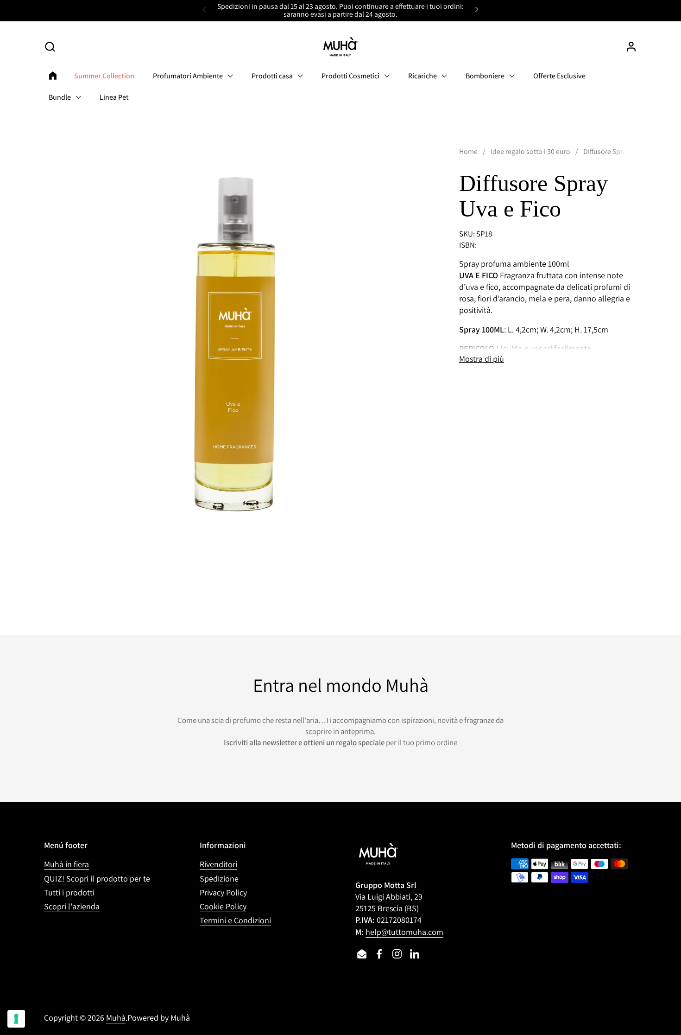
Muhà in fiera (66, 864)
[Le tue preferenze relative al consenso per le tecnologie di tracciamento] (16, 1019)
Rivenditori (218, 864)
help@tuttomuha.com (404, 931)
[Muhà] (340, 46)
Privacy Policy (223, 892)
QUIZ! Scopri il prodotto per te (97, 878)
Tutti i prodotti (69, 892)
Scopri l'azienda (72, 906)
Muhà (116, 1017)
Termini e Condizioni (235, 920)
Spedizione (219, 878)
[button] (50, 46)
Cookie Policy (223, 906)
